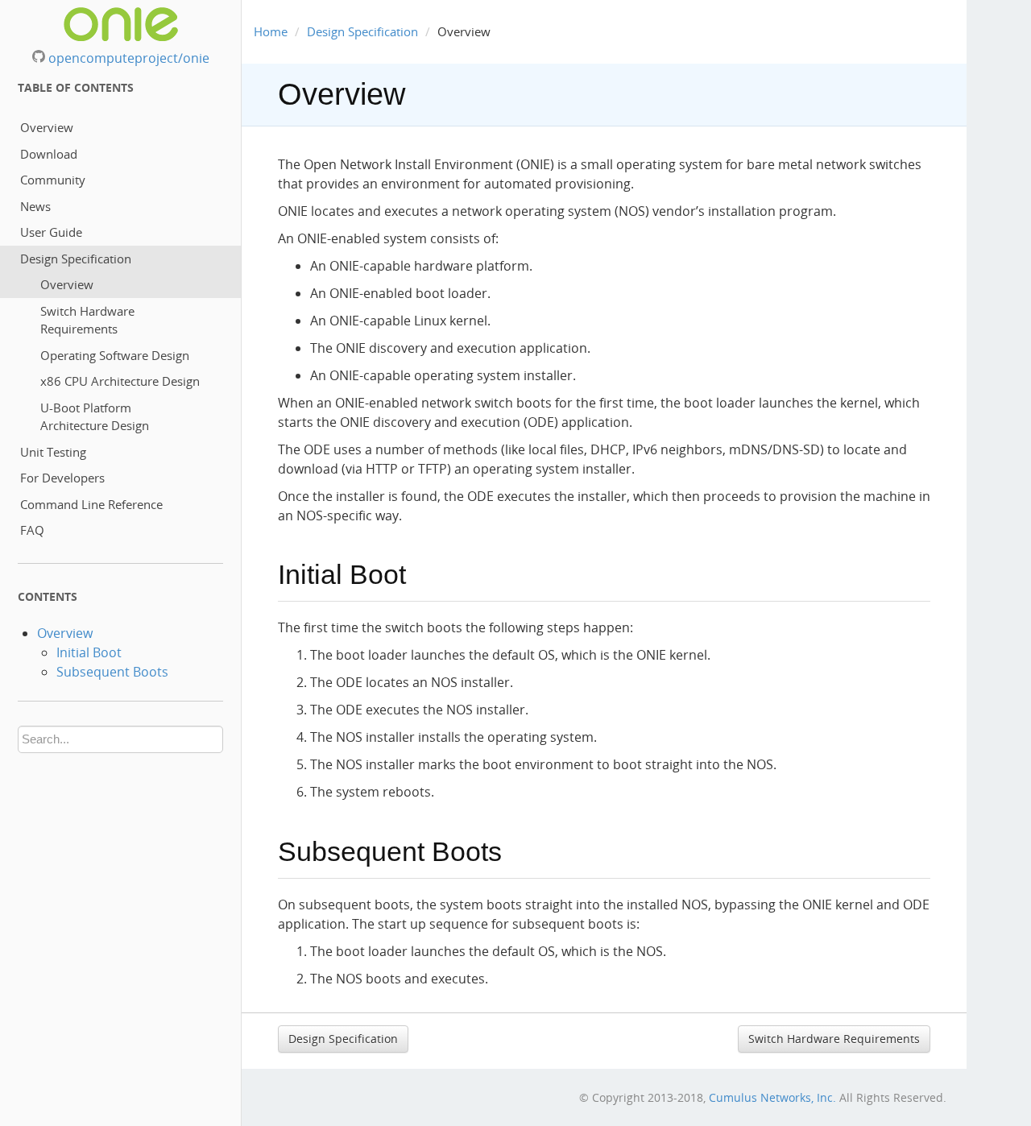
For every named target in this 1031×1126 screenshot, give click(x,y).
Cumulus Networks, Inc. (772, 1097)
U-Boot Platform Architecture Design (94, 416)
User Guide (51, 232)
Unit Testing (53, 452)
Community (52, 180)
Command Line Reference (91, 504)
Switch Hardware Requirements (87, 320)
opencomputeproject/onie (127, 58)
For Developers (62, 478)
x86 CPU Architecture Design (120, 381)
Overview (46, 127)
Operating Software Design (114, 355)
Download (48, 154)
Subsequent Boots (112, 672)
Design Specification (75, 258)
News (35, 206)
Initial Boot (89, 652)
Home (271, 31)
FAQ (32, 530)
